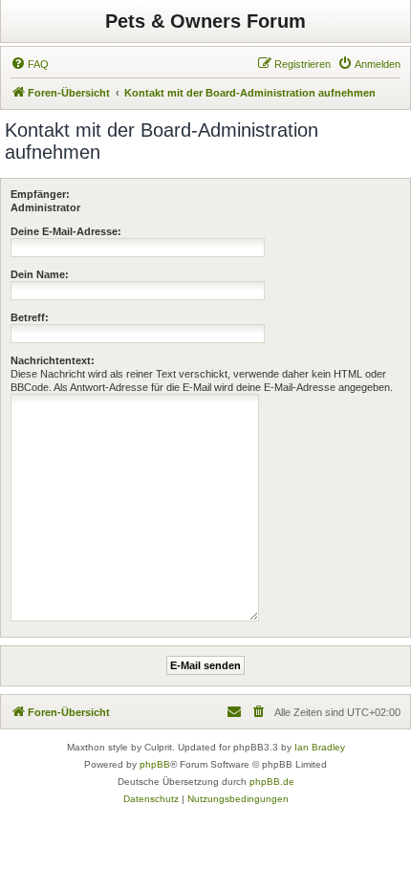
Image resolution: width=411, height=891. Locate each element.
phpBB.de (271, 781)
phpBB (155, 764)
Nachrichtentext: (53, 360)
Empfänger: (40, 194)
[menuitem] (30, 64)
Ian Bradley (319, 747)
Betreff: (30, 317)
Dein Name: (40, 274)
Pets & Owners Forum (205, 21)
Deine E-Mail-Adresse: (66, 231)
